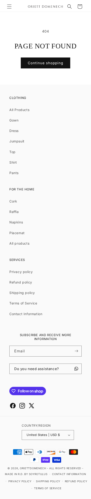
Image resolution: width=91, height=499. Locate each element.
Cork (13, 201)
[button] (9, 6)
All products (19, 243)
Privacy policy (21, 272)
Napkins (16, 222)
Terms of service (47, 488)
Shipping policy (22, 293)
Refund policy (20, 282)
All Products (19, 110)
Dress (14, 131)
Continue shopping (45, 63)
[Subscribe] (76, 351)
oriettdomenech (33, 468)
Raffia (14, 212)
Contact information (69, 474)
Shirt (13, 162)
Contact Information (25, 314)
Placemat (17, 233)
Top (12, 152)
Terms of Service (23, 303)
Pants (14, 173)
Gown (13, 120)
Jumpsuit (16, 141)
